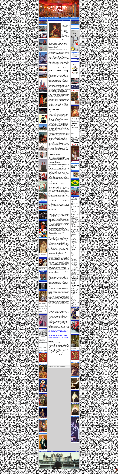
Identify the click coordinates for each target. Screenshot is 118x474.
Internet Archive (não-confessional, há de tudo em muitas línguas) (75, 293)
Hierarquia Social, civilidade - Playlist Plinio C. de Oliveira (75, 262)
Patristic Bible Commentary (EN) (75, 297)
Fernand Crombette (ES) (74, 230)
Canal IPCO (72, 246)
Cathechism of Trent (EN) (74, 203)
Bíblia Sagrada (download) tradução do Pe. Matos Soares (75, 303)
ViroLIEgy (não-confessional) (73, 283)
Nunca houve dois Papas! (75, 145)
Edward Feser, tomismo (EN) (74, 236)
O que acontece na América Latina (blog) (75, 243)
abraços (51, 366)
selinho (64, 366)
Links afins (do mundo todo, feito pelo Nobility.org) (75, 260)
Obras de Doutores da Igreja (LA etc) (74, 204)
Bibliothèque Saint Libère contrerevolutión (74, 291)
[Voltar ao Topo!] (116, 471)
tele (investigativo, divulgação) (74, 239)
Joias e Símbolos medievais (75, 270)
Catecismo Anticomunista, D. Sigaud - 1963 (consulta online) (75, 226)
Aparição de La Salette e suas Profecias (74, 294)
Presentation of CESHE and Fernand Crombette (75, 231)
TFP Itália (72, 253)
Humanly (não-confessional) (75, 284)
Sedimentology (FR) (74, 232)
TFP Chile (72, 256)
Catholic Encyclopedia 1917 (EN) (75, 205)
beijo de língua (53, 366)
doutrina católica (59, 366)
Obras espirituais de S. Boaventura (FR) (74, 288)
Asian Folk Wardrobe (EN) (75, 277)
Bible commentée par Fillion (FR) (75, 298)
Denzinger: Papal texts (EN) (75, 206)
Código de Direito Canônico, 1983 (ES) (75, 202)
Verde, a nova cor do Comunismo (74, 223)
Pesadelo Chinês (73, 224)
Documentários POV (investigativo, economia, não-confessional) (74, 241)
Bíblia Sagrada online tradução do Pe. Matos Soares (74, 301)
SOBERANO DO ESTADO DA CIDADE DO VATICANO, (75, 139)
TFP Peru (72, 255)
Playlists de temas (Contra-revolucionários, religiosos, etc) (75, 213)
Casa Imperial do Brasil (74, 261)
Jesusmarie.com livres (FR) (75, 290)
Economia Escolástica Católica (74, 218)
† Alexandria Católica (74, 289)
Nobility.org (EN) (73, 259)
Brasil (78, 274)
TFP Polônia (72, 254)
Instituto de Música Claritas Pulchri (75, 272)
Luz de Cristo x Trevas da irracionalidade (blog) (74, 242)
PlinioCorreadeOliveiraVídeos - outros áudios (75, 211)
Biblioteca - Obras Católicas (75, 289)
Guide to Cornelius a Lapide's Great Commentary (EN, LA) (75, 305)
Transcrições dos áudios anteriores (74, 216)
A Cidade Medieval (73, 269)
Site (71, 220)
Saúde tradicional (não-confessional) (74, 279)
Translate (76, 27)
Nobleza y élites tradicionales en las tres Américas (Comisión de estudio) (75, 266)
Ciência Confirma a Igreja (74, 229)
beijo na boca (56, 366)
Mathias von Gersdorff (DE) (74, 252)
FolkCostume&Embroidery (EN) (75, 271)
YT (77, 220)
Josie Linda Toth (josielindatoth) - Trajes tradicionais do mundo (74, 275)
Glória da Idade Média (74, 268)
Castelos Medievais (73, 269)
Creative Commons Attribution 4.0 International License (74, 169)
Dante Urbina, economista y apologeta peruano (75, 220)
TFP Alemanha (73, 251)
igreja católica (62, 366)
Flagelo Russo (73, 223)
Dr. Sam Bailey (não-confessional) (74, 281)
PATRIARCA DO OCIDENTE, (73, 133)
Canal (75, 247)
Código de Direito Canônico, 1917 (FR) (75, 201)
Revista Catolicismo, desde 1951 (75, 287)
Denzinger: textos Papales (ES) (74, 207)
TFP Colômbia (73, 256)
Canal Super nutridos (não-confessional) (75, 282)
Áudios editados (73, 210)
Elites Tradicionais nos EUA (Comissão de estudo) (75, 264)
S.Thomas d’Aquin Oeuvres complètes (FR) (75, 299)
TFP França (72, 250)
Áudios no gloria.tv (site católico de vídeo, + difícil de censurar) (75, 214)
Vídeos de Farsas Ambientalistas (73, 234)
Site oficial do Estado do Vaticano (74, 200)
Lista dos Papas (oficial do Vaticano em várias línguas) (75, 198)
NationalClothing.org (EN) (75, 276)
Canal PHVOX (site (74, 245)
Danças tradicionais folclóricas (73, 274)
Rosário (78, 451)
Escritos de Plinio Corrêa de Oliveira (75, 221)
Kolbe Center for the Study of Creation (75, 233)
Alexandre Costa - (73, 238)
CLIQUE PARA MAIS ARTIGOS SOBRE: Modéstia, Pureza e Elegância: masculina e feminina (58, 333)
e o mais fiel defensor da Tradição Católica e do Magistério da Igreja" (43, 268)
